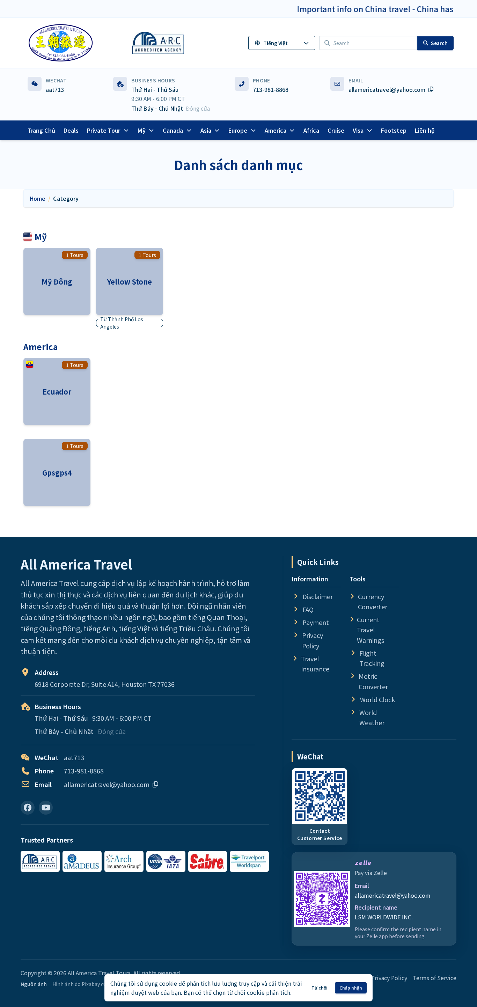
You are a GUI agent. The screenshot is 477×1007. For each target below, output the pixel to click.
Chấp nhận (350, 988)
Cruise (336, 130)
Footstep (393, 130)
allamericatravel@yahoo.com (393, 895)
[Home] (60, 43)
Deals (71, 130)
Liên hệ (424, 130)
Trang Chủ (41, 130)
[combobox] (368, 43)
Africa (311, 130)
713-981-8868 (270, 89)
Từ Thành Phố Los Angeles (121, 323)
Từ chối (319, 988)
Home (37, 198)
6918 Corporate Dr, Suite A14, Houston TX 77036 (105, 684)
